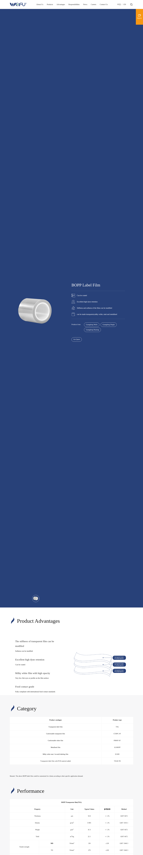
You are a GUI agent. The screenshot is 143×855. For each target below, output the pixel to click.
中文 (119, 4)
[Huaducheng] (18, 4)
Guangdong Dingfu (109, 324)
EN (125, 4)
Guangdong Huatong (92, 330)
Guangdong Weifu (91, 324)
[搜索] (131, 4)
